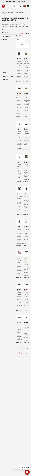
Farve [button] (5, 39)
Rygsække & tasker (19, 12)
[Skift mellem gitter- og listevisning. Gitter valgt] (27, 34)
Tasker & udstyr (10, 12)
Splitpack (26, 196)
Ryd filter (7, 32)
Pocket (26, 325)
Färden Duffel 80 (26, 132)
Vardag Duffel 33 (19, 261)
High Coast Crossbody (19, 197)
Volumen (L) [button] (7, 83)
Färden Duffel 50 (19, 293)
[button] (24, 6)
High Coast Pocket (26, 230)
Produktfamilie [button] (8, 76)
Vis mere (4, 29)
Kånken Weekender (19, 97)
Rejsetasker (5, 14)
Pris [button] (4, 73)
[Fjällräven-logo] (6, 6)
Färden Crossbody (26, 97)
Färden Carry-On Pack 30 (26, 63)
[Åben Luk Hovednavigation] (28, 6)
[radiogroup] (19, 59)
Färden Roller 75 (19, 132)
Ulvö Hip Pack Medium (26, 262)
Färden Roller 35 (19, 165)
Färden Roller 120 (19, 230)
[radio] (17, 59)
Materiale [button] (6, 79)
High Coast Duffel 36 (19, 326)
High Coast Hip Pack (26, 293)
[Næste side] (27, 353)
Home (3, 12)
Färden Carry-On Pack (19, 63)
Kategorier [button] (6, 36)
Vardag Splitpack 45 (26, 166)
